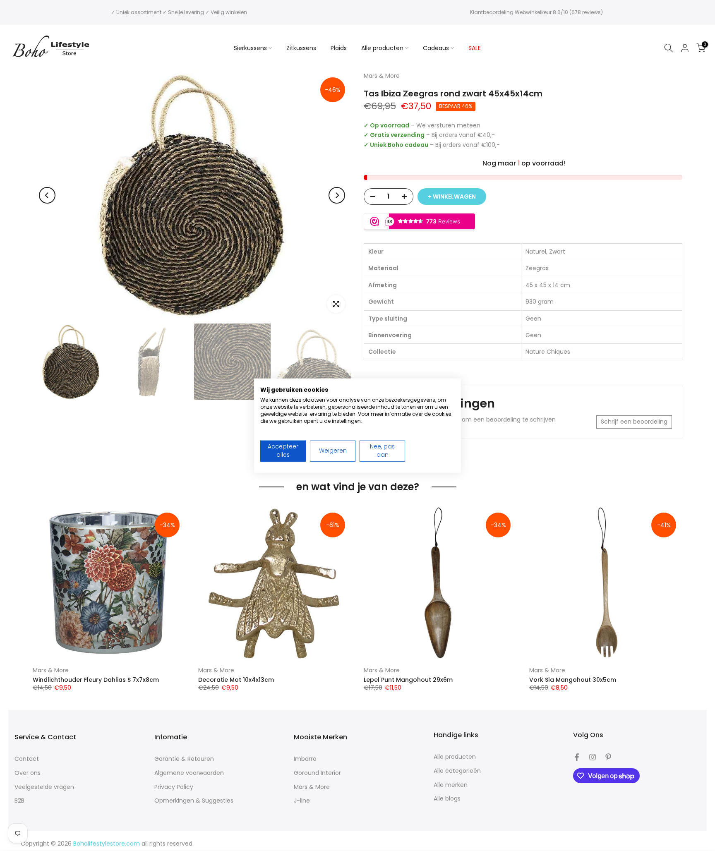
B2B (19, 801)
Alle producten (382, 48)
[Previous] (47, 195)
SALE (474, 48)
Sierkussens (250, 48)
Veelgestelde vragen (44, 787)
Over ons (27, 773)
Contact (26, 759)
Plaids (339, 48)
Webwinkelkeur (533, 12)
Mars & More (51, 670)
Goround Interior (317, 773)
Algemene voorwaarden (189, 773)
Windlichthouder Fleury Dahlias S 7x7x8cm (96, 679)
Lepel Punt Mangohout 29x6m (408, 679)
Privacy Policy (173, 787)
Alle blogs (447, 799)
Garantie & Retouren (184, 759)
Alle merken (451, 785)
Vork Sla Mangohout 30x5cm (572, 679)
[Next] (337, 195)
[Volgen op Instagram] (592, 757)
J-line (302, 801)
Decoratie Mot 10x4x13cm (236, 679)
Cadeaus (436, 48)
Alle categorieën (457, 771)
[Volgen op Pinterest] (608, 757)
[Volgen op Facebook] (577, 757)
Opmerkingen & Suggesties (193, 801)
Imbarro (305, 759)
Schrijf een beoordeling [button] (634, 421)
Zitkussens (301, 48)
